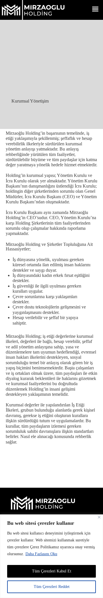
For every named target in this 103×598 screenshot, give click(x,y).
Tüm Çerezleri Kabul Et (51, 571)
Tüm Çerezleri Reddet (52, 587)
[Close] (99, 517)
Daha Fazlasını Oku (41, 554)
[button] (95, 9)
